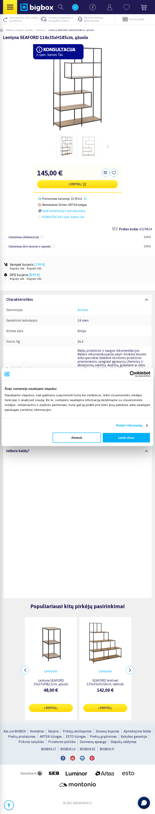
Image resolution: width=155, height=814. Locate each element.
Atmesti (76, 437)
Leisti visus (126, 437)
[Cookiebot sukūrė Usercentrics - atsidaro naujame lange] (132, 374)
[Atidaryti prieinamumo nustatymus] (9, 805)
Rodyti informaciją (129, 425)
